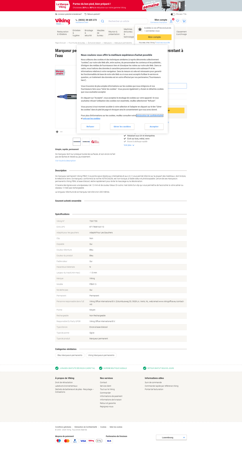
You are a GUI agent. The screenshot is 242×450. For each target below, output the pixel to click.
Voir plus (127, 145)
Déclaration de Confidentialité (86, 427)
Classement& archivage (181, 33)
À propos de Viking (64, 378)
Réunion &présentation (114, 33)
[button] (57, 131)
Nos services (106, 378)
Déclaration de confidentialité (149, 115)
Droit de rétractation (64, 382)
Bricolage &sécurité (89, 33)
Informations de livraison (111, 400)
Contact (103, 382)
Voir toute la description (65, 161)
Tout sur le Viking (107, 389)
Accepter (154, 126)
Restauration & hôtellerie (62, 33)
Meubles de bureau (100, 33)
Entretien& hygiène (77, 33)
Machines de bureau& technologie (129, 33)
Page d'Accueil (60, 43)
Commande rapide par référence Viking (161, 386)
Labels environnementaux (66, 386)
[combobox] (123, 21)
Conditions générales (63, 427)
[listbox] (86, 141)
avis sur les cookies (91, 118)
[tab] (76, 385)
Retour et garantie (108, 403)
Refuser (90, 126)
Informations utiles (154, 378)
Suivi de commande (153, 382)
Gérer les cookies (116, 427)
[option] (77, 142)
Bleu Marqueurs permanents (70, 355)
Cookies (103, 427)
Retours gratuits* (93, 14)
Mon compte (154, 37)
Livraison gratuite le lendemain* (70, 14)
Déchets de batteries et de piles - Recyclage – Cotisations (74, 390)
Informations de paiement (111, 396)
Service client (105, 386)
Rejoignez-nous (106, 406)
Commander (105, 393)
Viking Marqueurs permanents (101, 355)
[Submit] (102, 21)
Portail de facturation (154, 389)
